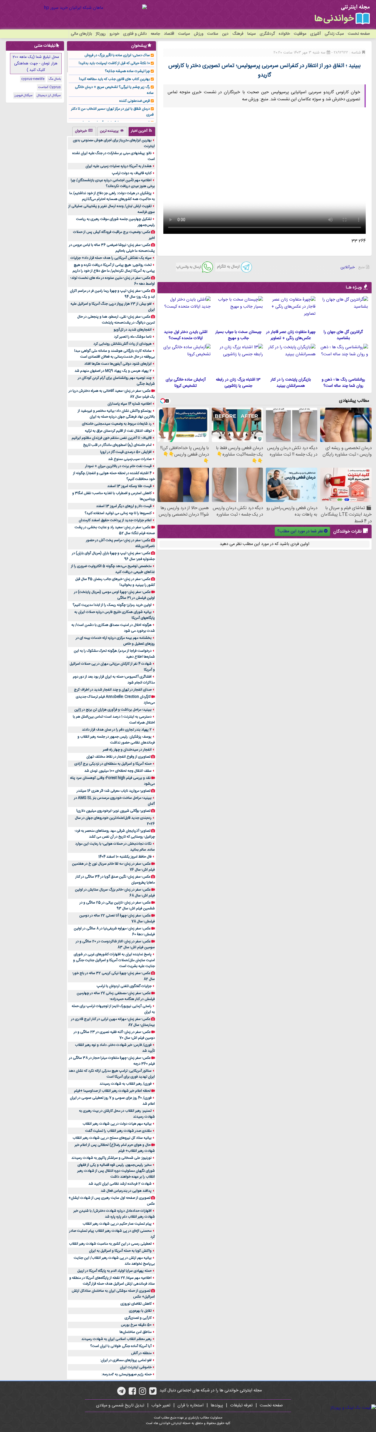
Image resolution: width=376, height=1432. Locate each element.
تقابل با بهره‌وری (140, 1311)
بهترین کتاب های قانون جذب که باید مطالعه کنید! (114, 79)
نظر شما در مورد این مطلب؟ (300, 531)
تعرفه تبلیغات (241, 1405)
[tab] (141, 131)
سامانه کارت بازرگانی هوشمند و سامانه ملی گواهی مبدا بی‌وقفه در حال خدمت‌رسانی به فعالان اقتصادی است (114, 354)
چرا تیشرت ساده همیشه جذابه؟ (127, 71)
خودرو (114, 34)
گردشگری (267, 34)
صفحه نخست (359, 34)
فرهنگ (238, 34)
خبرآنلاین (347, 267)
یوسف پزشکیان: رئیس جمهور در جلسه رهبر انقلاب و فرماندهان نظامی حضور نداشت (116, 740)
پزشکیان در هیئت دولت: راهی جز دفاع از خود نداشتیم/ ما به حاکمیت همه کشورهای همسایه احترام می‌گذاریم (112, 196)
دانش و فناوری (135, 34)
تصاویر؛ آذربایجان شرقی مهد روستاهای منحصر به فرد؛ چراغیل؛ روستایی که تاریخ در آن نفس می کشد (115, 834)
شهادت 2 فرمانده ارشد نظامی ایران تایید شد (120, 1184)
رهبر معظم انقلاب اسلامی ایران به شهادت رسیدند (116, 1339)
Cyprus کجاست (49, 87)
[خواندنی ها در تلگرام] (121, 1393)
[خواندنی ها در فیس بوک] (132, 1393)
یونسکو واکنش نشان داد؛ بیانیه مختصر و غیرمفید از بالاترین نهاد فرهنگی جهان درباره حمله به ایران (116, 414)
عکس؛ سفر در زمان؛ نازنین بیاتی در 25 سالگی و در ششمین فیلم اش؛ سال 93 (117, 905)
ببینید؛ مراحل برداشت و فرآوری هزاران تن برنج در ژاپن (113, 710)
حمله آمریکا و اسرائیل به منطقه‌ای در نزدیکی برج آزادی (113, 764)
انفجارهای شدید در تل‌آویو (133, 330)
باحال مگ (54, 79)
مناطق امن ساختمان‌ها (136, 1332)
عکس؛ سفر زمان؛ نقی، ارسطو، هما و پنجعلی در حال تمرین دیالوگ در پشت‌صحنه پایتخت (116, 320)
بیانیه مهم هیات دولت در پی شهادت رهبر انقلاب (117, 1124)
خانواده (284, 34)
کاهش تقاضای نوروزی (136, 1304)
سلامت (212, 34)
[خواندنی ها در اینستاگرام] (142, 1393)
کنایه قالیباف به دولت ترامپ (132, 173)
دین (225, 34)
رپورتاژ (101, 34)
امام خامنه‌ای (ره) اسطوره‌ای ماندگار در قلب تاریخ (117, 445)
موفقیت (300, 34)
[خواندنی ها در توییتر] (153, 1393)
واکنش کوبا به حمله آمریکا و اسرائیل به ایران (120, 1251)
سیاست (184, 34)
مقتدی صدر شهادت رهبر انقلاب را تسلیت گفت (118, 1131)
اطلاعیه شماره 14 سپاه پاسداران (130, 404)
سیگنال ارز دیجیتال (49, 95)
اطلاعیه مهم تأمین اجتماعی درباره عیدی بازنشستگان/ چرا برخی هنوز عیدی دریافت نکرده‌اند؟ (113, 183)
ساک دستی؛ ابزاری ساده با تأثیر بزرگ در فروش (117, 55)
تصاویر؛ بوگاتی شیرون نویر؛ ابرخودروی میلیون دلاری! (113, 811)
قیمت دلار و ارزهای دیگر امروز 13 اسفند (124, 506)
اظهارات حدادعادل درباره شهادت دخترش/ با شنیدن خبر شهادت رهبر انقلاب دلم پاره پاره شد (114, 1214)
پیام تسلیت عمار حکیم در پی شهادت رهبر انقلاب (117, 1224)
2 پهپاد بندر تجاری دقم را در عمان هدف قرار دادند (117, 730)
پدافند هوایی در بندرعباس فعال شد (126, 1191)
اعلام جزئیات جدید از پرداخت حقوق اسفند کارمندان (115, 520)
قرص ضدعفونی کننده (134, 101)
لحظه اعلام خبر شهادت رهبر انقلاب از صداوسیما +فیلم (112, 1091)
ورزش (198, 34)
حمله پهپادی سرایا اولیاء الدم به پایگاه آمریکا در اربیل (114, 1271)
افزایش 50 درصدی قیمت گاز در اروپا (126, 452)
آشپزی (315, 34)
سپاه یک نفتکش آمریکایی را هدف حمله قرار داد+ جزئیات (111, 258)
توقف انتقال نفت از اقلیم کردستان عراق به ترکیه (118, 431)
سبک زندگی (334, 34)
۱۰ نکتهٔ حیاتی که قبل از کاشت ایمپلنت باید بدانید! (114, 63)
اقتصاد (169, 34)
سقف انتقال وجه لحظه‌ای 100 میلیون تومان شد (118, 771)
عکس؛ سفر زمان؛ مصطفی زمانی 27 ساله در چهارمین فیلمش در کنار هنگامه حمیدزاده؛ (116, 996)
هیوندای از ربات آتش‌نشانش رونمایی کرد (122, 344)
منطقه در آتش (141, 1353)
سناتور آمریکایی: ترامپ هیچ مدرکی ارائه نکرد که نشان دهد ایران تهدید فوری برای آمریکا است (112, 1074)
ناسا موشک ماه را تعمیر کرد (133, 337)
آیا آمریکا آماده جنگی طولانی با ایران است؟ (121, 1346)
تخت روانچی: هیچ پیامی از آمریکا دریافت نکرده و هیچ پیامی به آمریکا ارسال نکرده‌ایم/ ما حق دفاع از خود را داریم (114, 268)
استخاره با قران (190, 1405)
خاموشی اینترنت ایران (136, 1367)
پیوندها (217, 1405)
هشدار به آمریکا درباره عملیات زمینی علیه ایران (118, 166)
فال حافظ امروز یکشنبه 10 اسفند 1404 (125, 857)
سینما (251, 34)
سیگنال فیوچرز (23, 95)
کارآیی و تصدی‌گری (138, 1318)
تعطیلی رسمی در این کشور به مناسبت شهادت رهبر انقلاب (110, 1244)
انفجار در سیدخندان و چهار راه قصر (127, 750)
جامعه (155, 34)
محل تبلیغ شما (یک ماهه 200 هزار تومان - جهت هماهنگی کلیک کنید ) (36, 63)
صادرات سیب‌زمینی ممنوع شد (130, 459)
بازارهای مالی (81, 34)
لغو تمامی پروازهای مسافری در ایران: (126, 1360)
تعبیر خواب (160, 1405)
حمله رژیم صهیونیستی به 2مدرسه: (127, 1374)
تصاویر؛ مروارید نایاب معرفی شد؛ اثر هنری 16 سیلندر (113, 791)
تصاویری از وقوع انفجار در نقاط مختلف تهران (118, 757)
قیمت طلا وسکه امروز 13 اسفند (129, 486)
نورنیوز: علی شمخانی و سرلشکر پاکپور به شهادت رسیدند (111, 1158)
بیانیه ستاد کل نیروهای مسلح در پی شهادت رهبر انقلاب (112, 1138)
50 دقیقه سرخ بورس (136, 1325)
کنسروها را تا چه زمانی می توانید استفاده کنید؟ (118, 513)
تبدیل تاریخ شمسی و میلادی (120, 1405)
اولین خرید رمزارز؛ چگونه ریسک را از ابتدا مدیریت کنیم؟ (112, 605)
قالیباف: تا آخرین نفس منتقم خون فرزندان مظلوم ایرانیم (112, 438)
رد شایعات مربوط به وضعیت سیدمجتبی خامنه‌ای (117, 424)
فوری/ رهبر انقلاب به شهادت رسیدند (126, 1084)
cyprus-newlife (32, 79)
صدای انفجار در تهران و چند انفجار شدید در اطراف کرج (113, 690)
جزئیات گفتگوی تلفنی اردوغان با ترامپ (124, 986)
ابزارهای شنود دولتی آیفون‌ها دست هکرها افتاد (118, 364)
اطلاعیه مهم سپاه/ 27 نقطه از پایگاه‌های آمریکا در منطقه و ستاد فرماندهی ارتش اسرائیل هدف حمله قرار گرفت (112, 1281)
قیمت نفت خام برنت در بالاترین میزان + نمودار (118, 466)
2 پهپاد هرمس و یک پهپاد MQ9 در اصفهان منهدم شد (113, 371)
